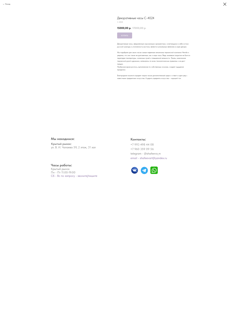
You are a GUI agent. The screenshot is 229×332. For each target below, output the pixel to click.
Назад (7, 4)
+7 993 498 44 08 (142, 144)
